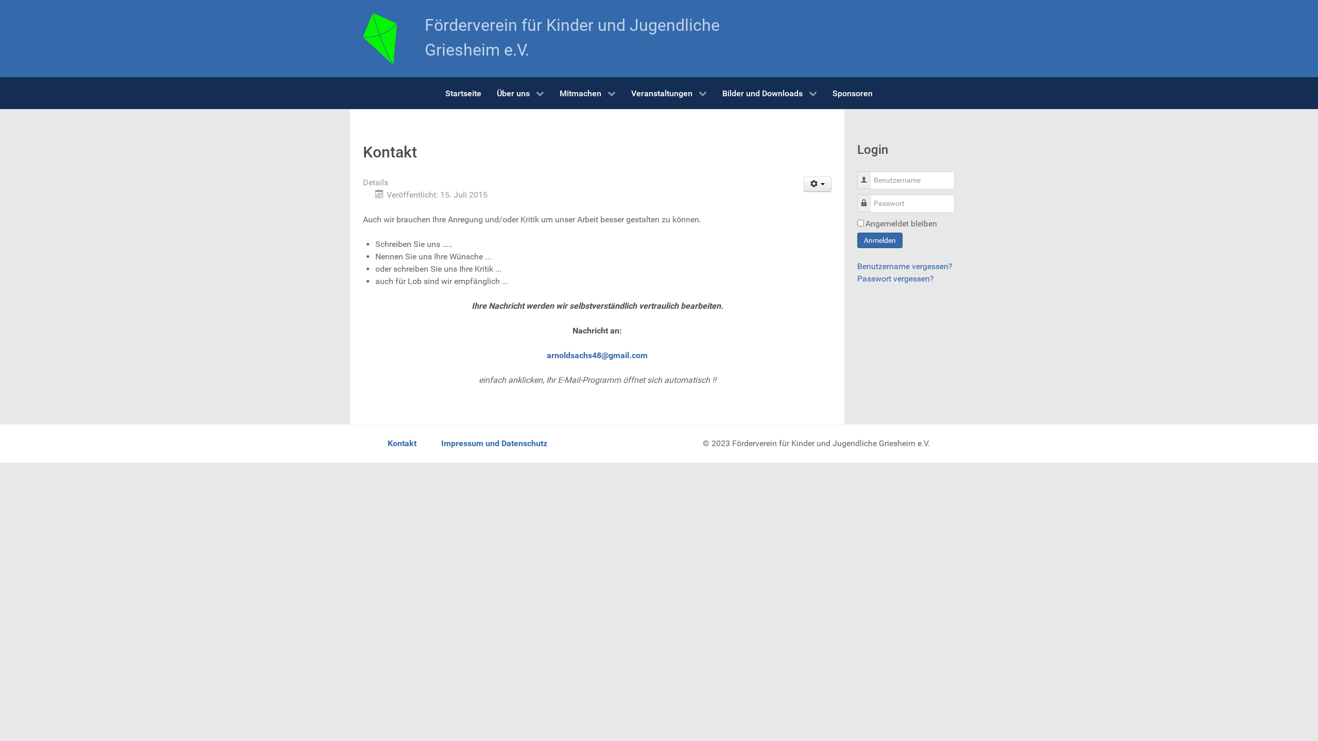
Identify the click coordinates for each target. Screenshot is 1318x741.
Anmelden (880, 240)
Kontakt (402, 443)
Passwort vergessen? (895, 279)
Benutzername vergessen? (904, 266)
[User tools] (818, 184)
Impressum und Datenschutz (494, 443)
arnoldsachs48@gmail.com (597, 355)
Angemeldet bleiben (901, 223)
